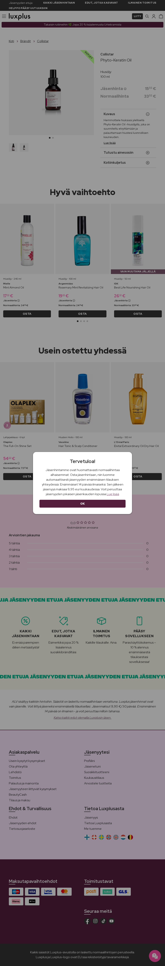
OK (82, 503)
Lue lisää (113, 494)
